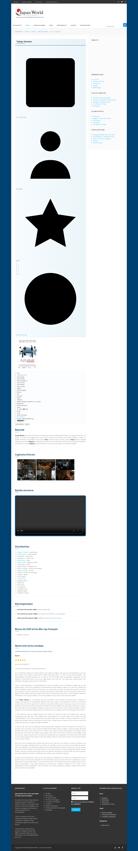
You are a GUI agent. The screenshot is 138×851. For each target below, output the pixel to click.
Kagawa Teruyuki (22, 552)
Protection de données (109, 815)
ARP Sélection (21, 417)
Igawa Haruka (21, 562)
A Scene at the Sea (98, 81)
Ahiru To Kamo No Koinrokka (102, 139)
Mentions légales (107, 813)
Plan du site (105, 825)
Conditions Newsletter (109, 817)
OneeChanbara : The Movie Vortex (103, 137)
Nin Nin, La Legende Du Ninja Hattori (104, 100)
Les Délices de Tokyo (99, 104)
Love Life (95, 79)
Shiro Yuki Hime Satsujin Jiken (102, 98)
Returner (95, 141)
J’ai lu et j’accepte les (82, 803)
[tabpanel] (50, 598)
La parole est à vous (108, 804)
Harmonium (96, 106)
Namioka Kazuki (22, 570)
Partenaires (105, 800)
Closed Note (97, 120)
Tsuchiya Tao (21, 579)
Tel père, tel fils (97, 143)
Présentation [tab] (20, 424)
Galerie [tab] (27, 424)
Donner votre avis (21, 335)
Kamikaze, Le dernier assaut (101, 102)
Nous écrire (105, 802)
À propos (104, 798)
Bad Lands (96, 116)
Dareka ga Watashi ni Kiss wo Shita (103, 135)
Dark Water (96, 122)
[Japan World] (29, 13)
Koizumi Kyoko (21, 554)
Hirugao (95, 85)
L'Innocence (96, 83)
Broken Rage (97, 87)
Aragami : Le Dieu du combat (102, 118)
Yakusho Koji (21, 560)
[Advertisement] (89, 10)
